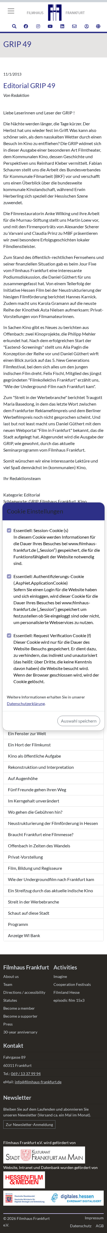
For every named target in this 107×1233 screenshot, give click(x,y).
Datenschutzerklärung (26, 703)
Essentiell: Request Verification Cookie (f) (56, 658)
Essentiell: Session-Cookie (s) (56, 547)
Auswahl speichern (79, 720)
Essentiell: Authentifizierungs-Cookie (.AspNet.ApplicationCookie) (56, 599)
